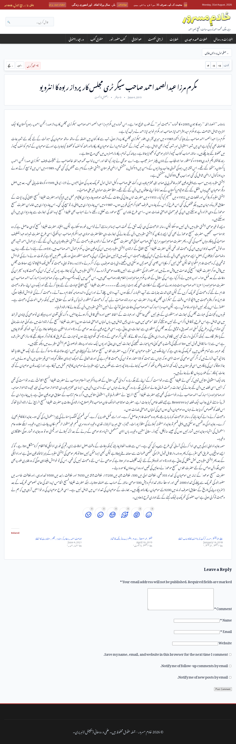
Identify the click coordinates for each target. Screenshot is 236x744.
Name (226, 619)
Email (226, 630)
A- (213, 65)
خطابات (174, 38)
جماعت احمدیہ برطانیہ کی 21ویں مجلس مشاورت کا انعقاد (58, 538)
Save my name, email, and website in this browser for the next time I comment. (166, 653)
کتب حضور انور (117, 38)
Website (225, 642)
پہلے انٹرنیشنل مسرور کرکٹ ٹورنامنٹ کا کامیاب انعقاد (200, 538)
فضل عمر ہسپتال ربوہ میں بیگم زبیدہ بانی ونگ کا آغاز (131, 538)
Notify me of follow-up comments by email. (194, 665)
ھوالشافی (136, 38)
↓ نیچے (10, 65)
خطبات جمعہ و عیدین (196, 38)
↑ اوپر (19, 65)
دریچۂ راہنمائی (76, 38)
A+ (219, 65)
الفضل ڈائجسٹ (101, 97)
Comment (223, 608)
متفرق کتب (96, 38)
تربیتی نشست (155, 38)
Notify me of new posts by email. (202, 676)
